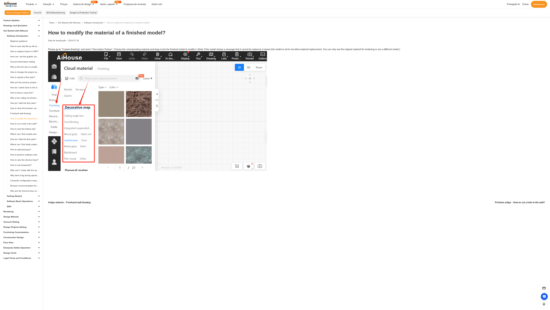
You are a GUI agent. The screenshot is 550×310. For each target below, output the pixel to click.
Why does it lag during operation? (25, 175)
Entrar (525, 4)
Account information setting (22, 62)
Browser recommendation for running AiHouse (26, 186)
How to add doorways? (20, 149)
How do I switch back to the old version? (26, 87)
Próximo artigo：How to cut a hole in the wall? (520, 202)
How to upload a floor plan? (22, 77)
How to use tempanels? (21, 165)
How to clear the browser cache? (25, 108)
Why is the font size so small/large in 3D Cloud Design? (26, 67)
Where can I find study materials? (25, 144)
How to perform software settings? (25, 155)
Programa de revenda (135, 4)
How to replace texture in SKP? (24, 51)
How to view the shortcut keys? (24, 160)
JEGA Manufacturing (55, 12)
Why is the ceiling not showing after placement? (26, 98)
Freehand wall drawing (20, 113)
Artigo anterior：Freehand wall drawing (69, 202)
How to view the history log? (23, 129)
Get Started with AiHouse (69, 23)
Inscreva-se (539, 4)
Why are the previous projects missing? (26, 82)
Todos (51, 23)
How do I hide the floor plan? (23, 103)
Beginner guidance (18, 41)
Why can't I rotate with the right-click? (26, 170)
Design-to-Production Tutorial (83, 12)
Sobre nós (157, 4)
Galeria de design (84, 3)
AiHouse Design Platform (17, 12)
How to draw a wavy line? (21, 93)
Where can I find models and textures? (26, 134)
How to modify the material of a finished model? (26, 118)
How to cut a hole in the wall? (23, 124)
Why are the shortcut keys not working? (26, 191)
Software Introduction (93, 23)
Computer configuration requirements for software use (26, 180)
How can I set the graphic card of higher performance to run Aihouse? (26, 56)
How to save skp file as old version (26, 46)
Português (512, 4)
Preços (63, 4)
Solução (47, 4)
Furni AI (37, 12)
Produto (30, 4)
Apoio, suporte (110, 3)
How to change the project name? (25, 72)
